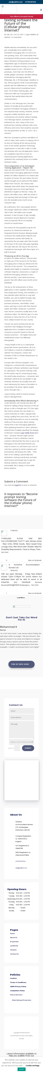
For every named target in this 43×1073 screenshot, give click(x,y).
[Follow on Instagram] (19, 1024)
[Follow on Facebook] (12, 1024)
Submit (28, 748)
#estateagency (24, 585)
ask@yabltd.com (15, 2)
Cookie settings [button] (32, 1065)
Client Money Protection (21, 1000)
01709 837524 (30, 2)
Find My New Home (20, 664)
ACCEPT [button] (21, 1069)
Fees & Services (16, 995)
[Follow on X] (24, 1024)
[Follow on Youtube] (30, 1024)
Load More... (21, 598)
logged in (17, 485)
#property (38, 582)
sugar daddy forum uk (28, 433)
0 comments (17, 37)
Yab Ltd (9, 34)
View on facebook (34, 560)
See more (4, 552)
